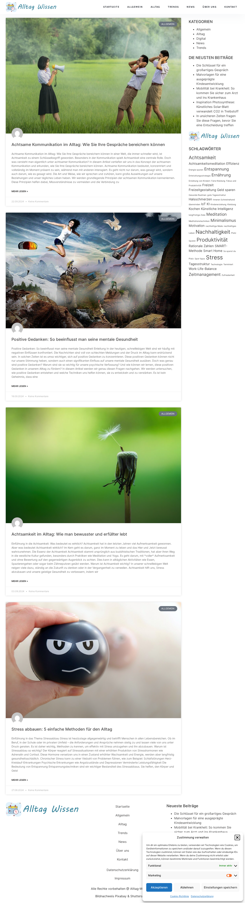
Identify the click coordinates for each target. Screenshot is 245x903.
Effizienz (232, 164)
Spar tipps (200, 258)
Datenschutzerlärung (202, 896)
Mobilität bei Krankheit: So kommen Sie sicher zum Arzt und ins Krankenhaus (217, 92)
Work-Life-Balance (203, 269)
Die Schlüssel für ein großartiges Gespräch (205, 813)
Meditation (216, 214)
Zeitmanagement (205, 274)
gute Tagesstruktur (216, 195)
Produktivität (212, 240)
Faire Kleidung (218, 181)
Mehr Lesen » (19, 191)
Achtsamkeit (202, 157)
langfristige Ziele (197, 215)
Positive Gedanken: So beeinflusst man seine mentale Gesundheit (74, 339)
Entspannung (216, 169)
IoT (203, 204)
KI (208, 204)
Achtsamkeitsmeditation (207, 164)
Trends (173, 6)
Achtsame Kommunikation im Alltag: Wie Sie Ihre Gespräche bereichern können (88, 144)
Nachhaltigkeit (213, 232)
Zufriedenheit (228, 275)
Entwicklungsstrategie (200, 176)
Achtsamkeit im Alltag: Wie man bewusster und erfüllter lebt (69, 534)
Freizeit (208, 185)
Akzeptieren (159, 887)
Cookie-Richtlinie (179, 896)
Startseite (111, 6)
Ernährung (221, 175)
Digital (201, 38)
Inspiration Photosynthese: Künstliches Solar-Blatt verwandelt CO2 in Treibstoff (217, 106)
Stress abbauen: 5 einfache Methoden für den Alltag (61, 729)
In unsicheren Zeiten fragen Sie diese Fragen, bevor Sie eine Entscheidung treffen (216, 120)
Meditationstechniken (199, 221)
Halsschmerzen (200, 199)
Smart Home (212, 251)
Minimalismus (223, 220)
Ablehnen (187, 887)
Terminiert (228, 264)
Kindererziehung (218, 204)
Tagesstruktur (199, 264)
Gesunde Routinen (197, 195)
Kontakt (230, 6)
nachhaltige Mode (214, 226)
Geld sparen (226, 190)
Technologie (216, 264)
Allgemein (135, 6)
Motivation (197, 226)
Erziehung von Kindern (199, 181)
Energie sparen (196, 170)
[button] (237, 837)
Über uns (209, 6)
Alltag (155, 6)
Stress (214, 257)
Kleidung (231, 204)
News (191, 6)
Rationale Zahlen (201, 246)
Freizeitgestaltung (202, 190)
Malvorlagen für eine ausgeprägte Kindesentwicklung (211, 79)
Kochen (194, 209)
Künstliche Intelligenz (217, 209)
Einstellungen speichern (220, 887)
